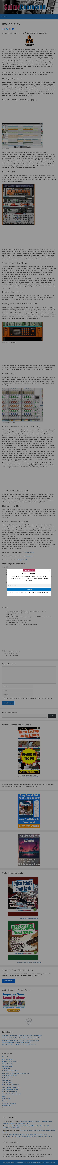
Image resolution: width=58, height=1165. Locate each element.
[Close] (48, 571)
